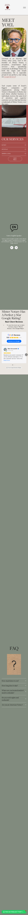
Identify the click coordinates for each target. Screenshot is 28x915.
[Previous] (12, 247)
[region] (14, 236)
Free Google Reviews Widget (14, 367)
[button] (1, 354)
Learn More (15, 158)
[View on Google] (5, 349)
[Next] (16, 247)
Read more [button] (7, 360)
